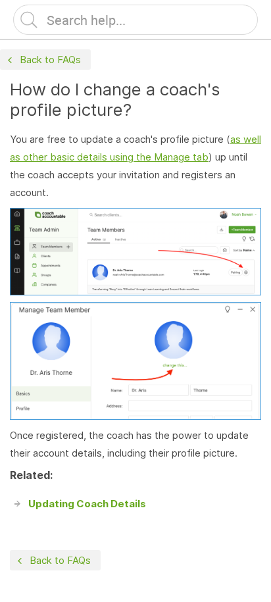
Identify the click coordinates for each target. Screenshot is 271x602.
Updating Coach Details (87, 503)
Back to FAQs (50, 59)
